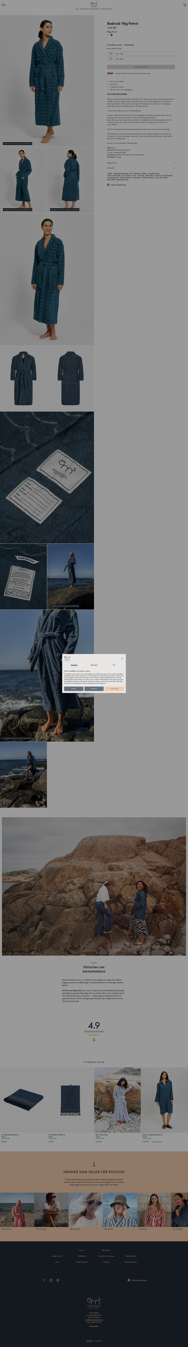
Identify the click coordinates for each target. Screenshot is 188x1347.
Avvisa (73, 689)
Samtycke (74, 665)
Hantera (94, 689)
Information (94, 665)
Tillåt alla (114, 689)
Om (114, 665)
